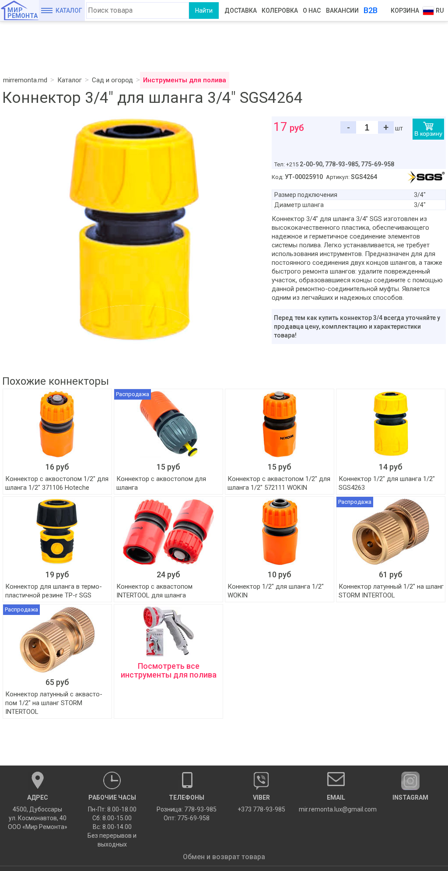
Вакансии (342, 10)
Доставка (240, 10)
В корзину (428, 133)
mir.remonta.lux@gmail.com (336, 803)
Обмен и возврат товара (224, 857)
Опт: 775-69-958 (187, 818)
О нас (312, 10)
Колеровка (280, 10)
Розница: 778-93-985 (187, 809)
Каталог (69, 10)
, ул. (37, 812)
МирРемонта (22, 13)
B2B (371, 10)
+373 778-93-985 (261, 803)
